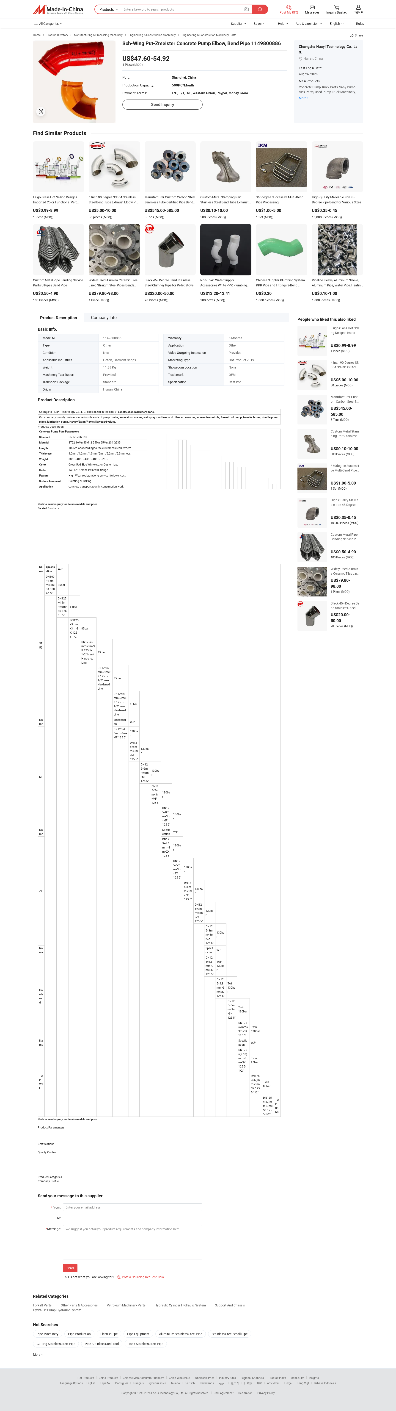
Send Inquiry (162, 104)
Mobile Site (297, 1378)
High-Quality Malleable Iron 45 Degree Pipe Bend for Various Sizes (345, 502)
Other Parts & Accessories (79, 1305)
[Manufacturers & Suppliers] (58, 9)
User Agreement (224, 1393)
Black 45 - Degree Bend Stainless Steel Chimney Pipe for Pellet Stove (345, 605)
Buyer (258, 23)
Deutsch (190, 1383)
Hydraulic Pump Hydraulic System (57, 1310)
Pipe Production (79, 1334)
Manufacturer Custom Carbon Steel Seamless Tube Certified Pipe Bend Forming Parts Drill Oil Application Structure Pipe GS (345, 399)
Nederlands (207, 1383)
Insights (314, 1378)
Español (105, 1383)
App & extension (307, 23)
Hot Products (85, 1378)
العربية (222, 1383)
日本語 (248, 1383)
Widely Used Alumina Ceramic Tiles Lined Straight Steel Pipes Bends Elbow (345, 571)
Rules (360, 23)
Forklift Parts (42, 1305)
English (91, 1383)
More (302, 98)
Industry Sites (227, 1378)
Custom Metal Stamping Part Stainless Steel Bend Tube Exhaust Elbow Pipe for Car (345, 433)
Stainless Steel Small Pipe (230, 1334)
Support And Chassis (230, 1305)
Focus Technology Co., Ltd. (168, 1393)
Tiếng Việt (302, 1383)
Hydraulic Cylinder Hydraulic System (180, 1305)
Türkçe (287, 1383)
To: (59, 1218)
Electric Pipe (109, 1334)
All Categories (49, 23)
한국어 (235, 1383)
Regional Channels (252, 1378)
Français (138, 1383)
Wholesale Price (204, 1378)
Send (70, 1268)
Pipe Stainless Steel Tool (102, 1344)
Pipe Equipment (138, 1334)
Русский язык (157, 1383)
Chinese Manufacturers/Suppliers (143, 1378)
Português (121, 1383)
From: (55, 1207)
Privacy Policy (266, 1393)
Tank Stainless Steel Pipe (145, 1344)
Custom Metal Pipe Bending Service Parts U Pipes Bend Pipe (345, 536)
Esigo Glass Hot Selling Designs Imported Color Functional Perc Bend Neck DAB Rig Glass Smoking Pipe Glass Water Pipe (345, 330)
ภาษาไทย (273, 1383)
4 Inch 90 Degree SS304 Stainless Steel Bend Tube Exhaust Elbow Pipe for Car (345, 364)
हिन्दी (259, 1383)
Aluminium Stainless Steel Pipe (180, 1334)
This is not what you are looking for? (88, 1277)
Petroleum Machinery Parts (126, 1305)
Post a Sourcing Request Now (140, 1277)
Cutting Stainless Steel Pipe (56, 1344)
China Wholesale (179, 1378)
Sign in (358, 12)
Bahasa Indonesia (325, 1383)
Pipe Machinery (47, 1334)
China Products (108, 1378)
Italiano (175, 1383)
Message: (53, 1229)
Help (281, 23)
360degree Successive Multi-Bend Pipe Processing (345, 468)
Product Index (277, 1378)
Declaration (245, 1393)
